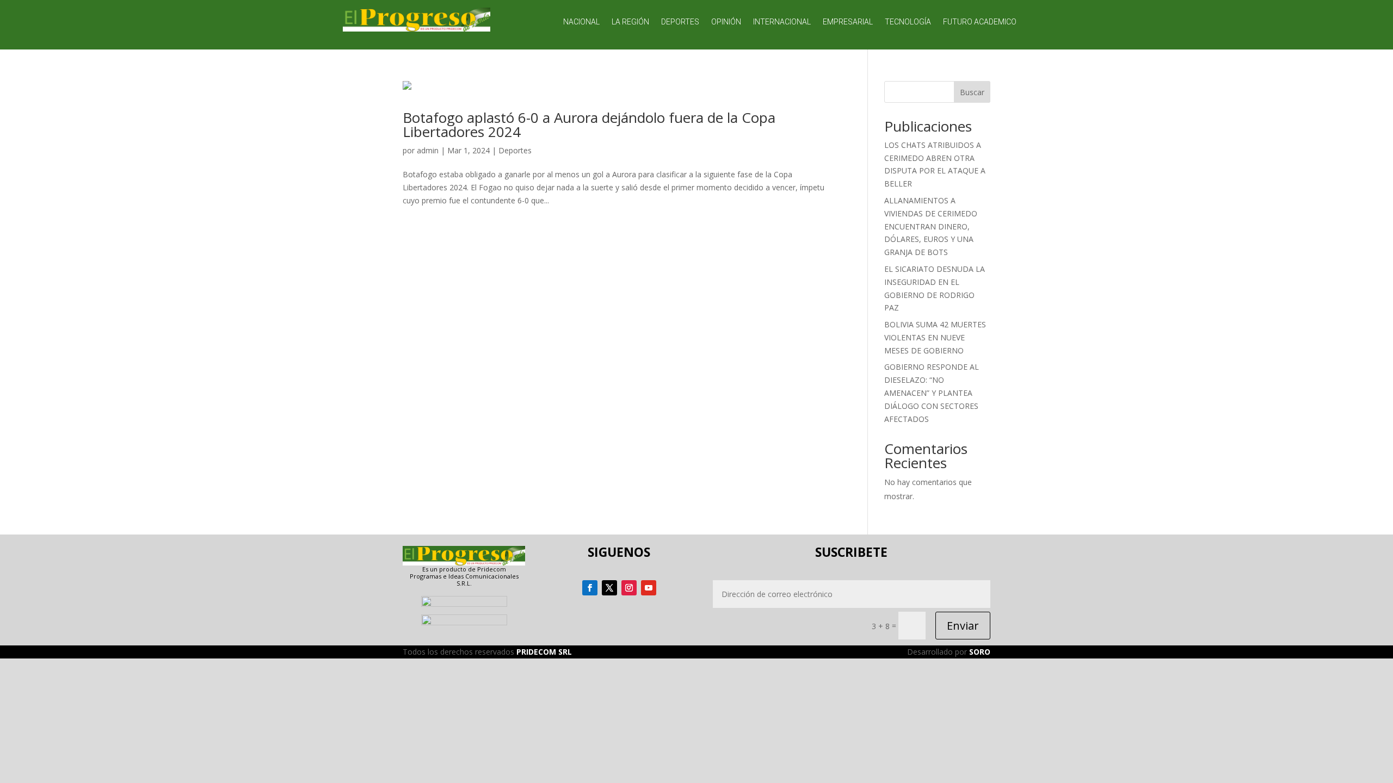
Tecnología (908, 22)
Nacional (581, 22)
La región (630, 22)
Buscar (972, 92)
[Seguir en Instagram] (629, 587)
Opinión (726, 22)
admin (428, 150)
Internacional (782, 22)
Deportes (680, 22)
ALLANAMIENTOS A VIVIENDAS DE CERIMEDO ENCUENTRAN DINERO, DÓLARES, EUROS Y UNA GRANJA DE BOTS (930, 226)
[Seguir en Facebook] (589, 587)
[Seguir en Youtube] (648, 587)
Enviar (963, 625)
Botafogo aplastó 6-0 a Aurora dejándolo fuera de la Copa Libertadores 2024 (589, 124)
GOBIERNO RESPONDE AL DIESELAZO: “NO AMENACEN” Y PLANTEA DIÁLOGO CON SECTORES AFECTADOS (931, 393)
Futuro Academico (979, 22)
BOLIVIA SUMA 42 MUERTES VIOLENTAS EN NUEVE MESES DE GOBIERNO (935, 337)
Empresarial (848, 22)
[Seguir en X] (609, 587)
